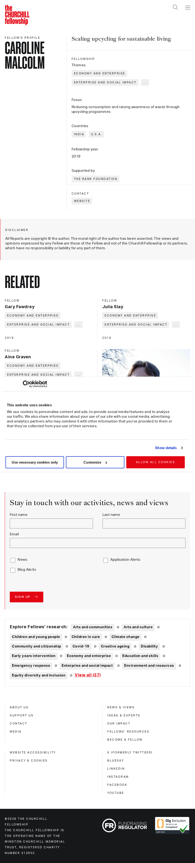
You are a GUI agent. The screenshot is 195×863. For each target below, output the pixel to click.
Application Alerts (125, 559)
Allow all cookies (155, 462)
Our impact (118, 723)
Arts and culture (138, 627)
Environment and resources (149, 665)
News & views (121, 707)
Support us (22, 715)
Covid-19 (81, 646)
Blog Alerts (27, 569)
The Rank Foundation (95, 178)
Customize (92, 462)
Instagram (118, 776)
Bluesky (115, 760)
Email (14, 534)
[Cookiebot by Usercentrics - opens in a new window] (26, 384)
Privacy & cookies (29, 760)
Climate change (126, 637)
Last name (111, 515)
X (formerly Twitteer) (130, 752)
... (145, 82)
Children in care (86, 637)
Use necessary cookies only (35, 462)
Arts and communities (92, 627)
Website (82, 201)
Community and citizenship (36, 646)
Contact (18, 723)
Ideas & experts (124, 715)
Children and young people (36, 637)
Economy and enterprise (99, 73)
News (22, 559)
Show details (166, 448)
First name (19, 515)
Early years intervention (33, 656)
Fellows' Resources (128, 731)
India (79, 134)
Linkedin (116, 768)
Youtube (115, 792)
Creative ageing (115, 646)
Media (16, 731)
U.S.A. (96, 134)
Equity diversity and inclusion (38, 675)
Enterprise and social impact (105, 82)
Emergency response (31, 665)
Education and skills (140, 656)
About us (19, 707)
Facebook (117, 784)
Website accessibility (33, 752)
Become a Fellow (125, 739)
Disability (149, 646)
